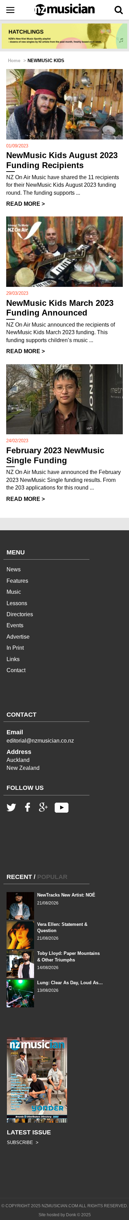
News (14, 569)
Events (15, 625)
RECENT (19, 876)
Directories (20, 614)
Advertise (18, 637)
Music (14, 592)
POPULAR (52, 876)
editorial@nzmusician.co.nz (40, 741)
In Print (15, 648)
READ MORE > (25, 204)
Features (17, 581)
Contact (16, 670)
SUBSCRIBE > (23, 1142)
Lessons (17, 603)
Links (13, 659)
